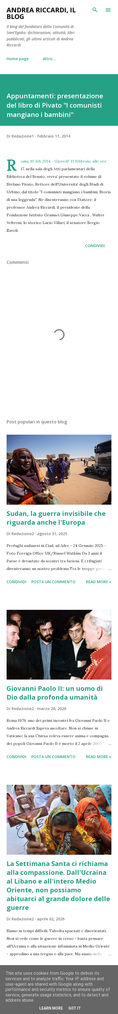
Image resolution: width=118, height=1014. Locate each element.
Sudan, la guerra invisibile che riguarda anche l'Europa (56, 518)
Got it (74, 1008)
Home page (18, 58)
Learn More (51, 1008)
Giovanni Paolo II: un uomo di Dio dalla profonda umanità (55, 693)
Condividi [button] (95, 245)
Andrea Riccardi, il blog (41, 13)
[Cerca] (95, 10)
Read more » (98, 581)
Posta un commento (53, 581)
